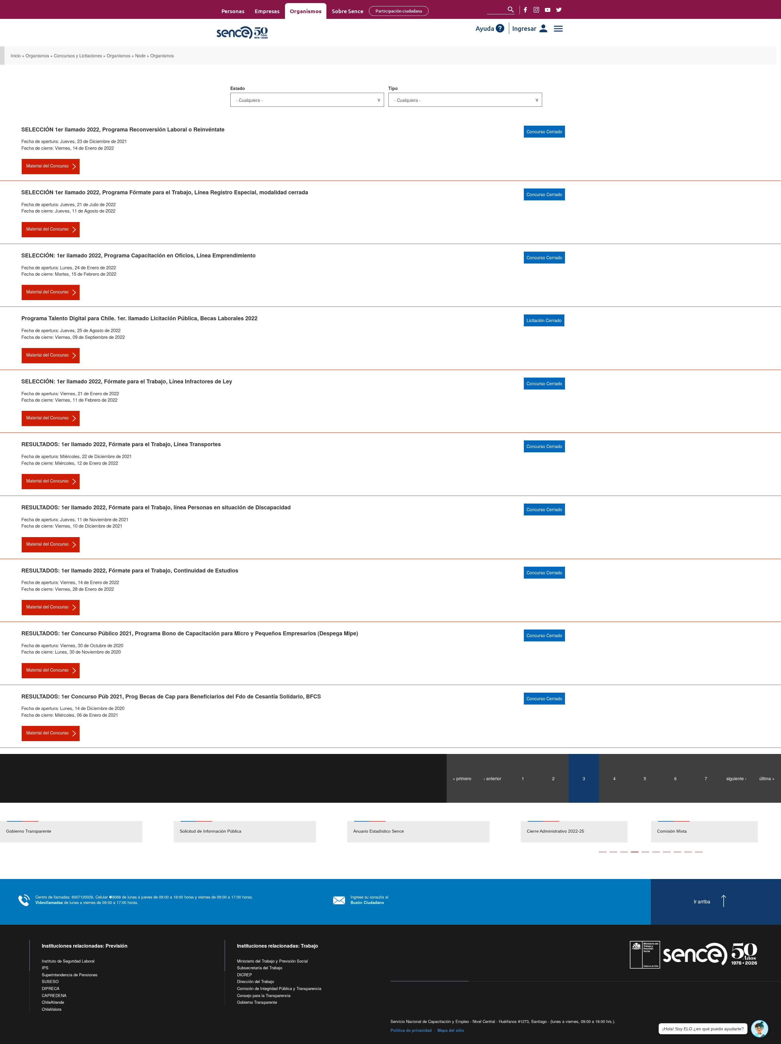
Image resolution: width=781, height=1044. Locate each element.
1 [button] (602, 852)
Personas (232, 10)
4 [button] (635, 852)
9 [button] (688, 852)
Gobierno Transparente (28, 831)
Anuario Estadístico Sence (378, 831)
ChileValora (51, 1009)
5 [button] (645, 852)
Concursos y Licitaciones (78, 55)
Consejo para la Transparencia (263, 995)
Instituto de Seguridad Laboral (68, 961)
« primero (462, 778)
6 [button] (656, 852)
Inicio (16, 55)
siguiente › (736, 778)
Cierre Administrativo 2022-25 (555, 831)
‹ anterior (492, 778)
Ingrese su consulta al (369, 899)
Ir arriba (702, 901)
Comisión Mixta (672, 831)
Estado (237, 88)
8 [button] (677, 852)
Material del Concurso (47, 166)
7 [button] (667, 852)
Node (140, 55)
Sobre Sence (347, 10)
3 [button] (624, 852)
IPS (45, 967)
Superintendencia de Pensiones (70, 975)
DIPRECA (50, 988)
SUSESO (50, 981)
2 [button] (613, 852)
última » (767, 778)
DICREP (244, 975)
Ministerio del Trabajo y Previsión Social (272, 961)
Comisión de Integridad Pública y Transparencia (279, 988)
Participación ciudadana (399, 11)
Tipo (393, 88)
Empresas (267, 10)
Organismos (306, 10)
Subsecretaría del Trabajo (259, 967)
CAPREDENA (54, 995)
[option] (87, 831)
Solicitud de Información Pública (210, 831)
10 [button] (699, 852)
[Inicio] (260, 33)
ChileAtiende (53, 1002)
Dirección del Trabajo (255, 981)
